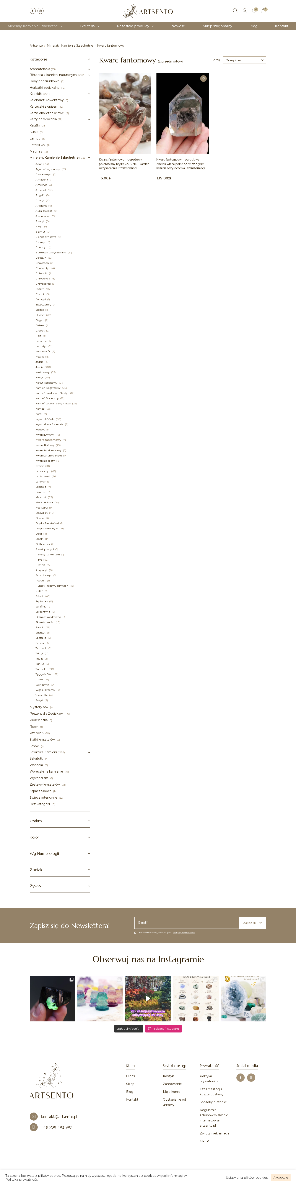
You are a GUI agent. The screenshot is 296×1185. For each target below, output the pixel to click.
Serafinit (41, 606)
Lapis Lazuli (43, 476)
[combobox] (244, 60)
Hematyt (41, 346)
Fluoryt (40, 315)
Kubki (34, 132)
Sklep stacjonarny (217, 26)
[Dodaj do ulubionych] (146, 78)
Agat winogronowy (48, 169)
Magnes (36, 151)
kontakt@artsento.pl (59, 1116)
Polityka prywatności (21, 1180)
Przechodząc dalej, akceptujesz (166, 932)
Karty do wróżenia (43, 119)
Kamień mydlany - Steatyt (52, 393)
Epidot (40, 309)
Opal (39, 533)
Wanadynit (43, 684)
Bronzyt (41, 242)
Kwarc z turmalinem (49, 455)
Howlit (40, 356)
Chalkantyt (43, 268)
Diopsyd (41, 299)
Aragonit (41, 205)
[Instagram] (40, 11)
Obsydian (42, 512)
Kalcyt (40, 377)
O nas (130, 1076)
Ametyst (41, 190)
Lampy (35, 138)
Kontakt (281, 26)
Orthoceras (43, 544)
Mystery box (39, 707)
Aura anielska (44, 210)
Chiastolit (42, 273)
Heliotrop (42, 341)
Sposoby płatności (213, 1102)
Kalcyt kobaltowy (47, 382)
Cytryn (40, 289)
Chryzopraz (43, 283)
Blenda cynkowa (46, 236)
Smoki (35, 746)
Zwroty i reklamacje (214, 1133)
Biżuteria (87, 26)
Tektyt (40, 653)
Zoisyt (40, 700)
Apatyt (40, 200)
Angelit (40, 195)
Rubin (40, 590)
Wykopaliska (39, 778)
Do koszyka (125, 145)
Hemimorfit (43, 351)
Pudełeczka (39, 720)
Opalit (40, 538)
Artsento (36, 46)
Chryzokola (43, 278)
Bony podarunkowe (45, 81)
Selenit (40, 596)
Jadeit (40, 361)
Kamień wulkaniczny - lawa (53, 403)
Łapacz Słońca (41, 791)
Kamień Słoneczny (47, 398)
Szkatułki (37, 758)
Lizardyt (41, 492)
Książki (35, 125)
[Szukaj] (235, 10)
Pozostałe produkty (133, 26)
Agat (39, 164)
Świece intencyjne (44, 797)
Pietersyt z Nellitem (48, 554)
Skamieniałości (45, 622)
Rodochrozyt (44, 575)
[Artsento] (148, 11)
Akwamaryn (44, 174)
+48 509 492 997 (56, 1127)
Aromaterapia (40, 69)
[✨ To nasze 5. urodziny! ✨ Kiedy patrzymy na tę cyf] (243, 998)
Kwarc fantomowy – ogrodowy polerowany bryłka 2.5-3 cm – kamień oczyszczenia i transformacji (124, 164)
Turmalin (42, 669)
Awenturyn (43, 216)
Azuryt (40, 221)
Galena (40, 325)
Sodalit (40, 627)
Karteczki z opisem (44, 106)
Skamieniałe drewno (49, 617)
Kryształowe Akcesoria (50, 424)
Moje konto (171, 1092)
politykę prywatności (184, 932)
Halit (39, 335)
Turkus (40, 663)
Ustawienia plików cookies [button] (247, 1178)
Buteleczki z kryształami (51, 252)
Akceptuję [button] (280, 1177)
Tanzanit (41, 648)
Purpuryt (42, 570)
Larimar (41, 481)
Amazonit (42, 179)
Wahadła (37, 765)
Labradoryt (43, 471)
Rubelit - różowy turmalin (52, 585)
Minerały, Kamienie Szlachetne (33, 26)
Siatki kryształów (43, 740)
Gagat (40, 320)
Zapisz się (250, 923)
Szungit (41, 643)
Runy (34, 727)
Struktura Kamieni (43, 752)
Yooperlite (42, 695)
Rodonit (41, 580)
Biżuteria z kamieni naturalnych (53, 75)
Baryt (39, 226)
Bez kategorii (40, 804)
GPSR (204, 1141)
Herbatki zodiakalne (45, 88)
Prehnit (41, 564)
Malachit (41, 497)
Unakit (40, 679)
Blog (253, 26)
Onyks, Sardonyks (47, 528)
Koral (39, 413)
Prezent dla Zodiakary (47, 714)
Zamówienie (172, 1084)
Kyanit (40, 466)
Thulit (40, 658)
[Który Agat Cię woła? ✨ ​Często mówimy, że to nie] (195, 998)
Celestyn (41, 257)
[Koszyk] (264, 10)
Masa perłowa (45, 502)
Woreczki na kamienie (47, 771)
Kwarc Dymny (45, 434)
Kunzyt (41, 429)
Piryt (39, 559)
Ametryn (42, 184)
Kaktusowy (43, 372)
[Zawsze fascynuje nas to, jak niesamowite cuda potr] (52, 998)
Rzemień (37, 733)
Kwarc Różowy (45, 445)
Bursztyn (42, 247)
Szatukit (41, 637)
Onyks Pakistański (47, 523)
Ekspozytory (44, 304)
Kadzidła (36, 94)
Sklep (130, 1084)
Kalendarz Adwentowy (47, 100)
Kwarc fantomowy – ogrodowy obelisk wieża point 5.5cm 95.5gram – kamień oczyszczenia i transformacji (181, 164)
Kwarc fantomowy (49, 440)
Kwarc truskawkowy (49, 450)
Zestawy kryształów (45, 784)
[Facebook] (33, 11)
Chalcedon (42, 262)
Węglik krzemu (46, 689)
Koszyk (168, 1076)
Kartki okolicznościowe (47, 113)
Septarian (42, 601)
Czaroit (41, 294)
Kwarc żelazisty (45, 460)
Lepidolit (41, 486)
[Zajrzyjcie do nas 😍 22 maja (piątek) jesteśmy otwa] (148, 998)
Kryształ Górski (45, 419)
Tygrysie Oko (44, 674)
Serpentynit (43, 611)
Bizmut (41, 231)
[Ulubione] (254, 10)
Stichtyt (41, 632)
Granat (40, 330)
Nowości (178, 26)
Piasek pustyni (45, 549)
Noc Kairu (42, 507)
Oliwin (40, 518)
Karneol (41, 408)
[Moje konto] (244, 10)
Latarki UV (38, 145)
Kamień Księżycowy (48, 387)
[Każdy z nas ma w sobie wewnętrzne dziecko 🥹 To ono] (100, 998)
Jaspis (40, 367)
